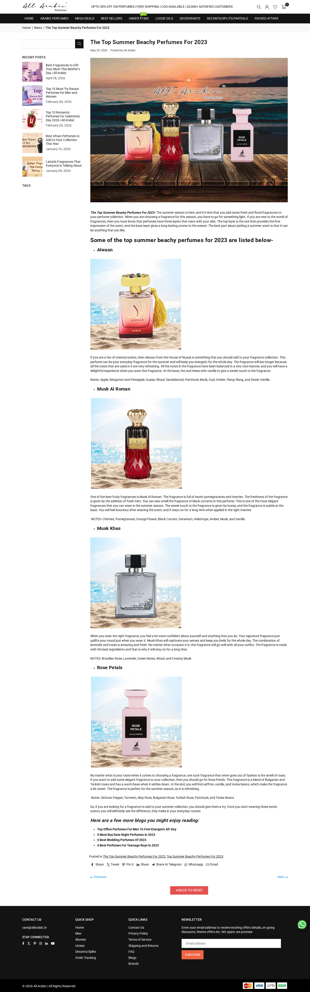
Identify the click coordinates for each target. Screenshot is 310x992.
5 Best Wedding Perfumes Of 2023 (121, 840)
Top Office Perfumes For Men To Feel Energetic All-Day (136, 829)
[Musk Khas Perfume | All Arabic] (135, 627)
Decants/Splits (85, 951)
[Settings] (267, 7)
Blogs (132, 958)
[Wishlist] (275, 7)
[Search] (259, 7)
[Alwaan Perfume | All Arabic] (135, 349)
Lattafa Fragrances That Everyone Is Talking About (64, 163)
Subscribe (192, 954)
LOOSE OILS (164, 18)
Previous (99, 877)
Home (29, 18)
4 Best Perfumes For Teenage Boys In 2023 (128, 845)
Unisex (80, 945)
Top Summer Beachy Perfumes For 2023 (195, 856)
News (38, 28)
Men (78, 933)
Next (281, 877)
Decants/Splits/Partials (227, 18)
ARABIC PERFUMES (54, 18)
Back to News (189, 890)
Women (80, 939)
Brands (133, 963)
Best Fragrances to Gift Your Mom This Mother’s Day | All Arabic (63, 69)
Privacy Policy (138, 933)
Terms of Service (139, 939)
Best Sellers (111, 17)
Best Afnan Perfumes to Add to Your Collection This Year (62, 140)
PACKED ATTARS (266, 18)
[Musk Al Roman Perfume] (136, 488)
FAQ (131, 951)
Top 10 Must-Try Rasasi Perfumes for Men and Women (62, 92)
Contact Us (136, 927)
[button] (283, 7)
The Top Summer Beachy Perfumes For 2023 (134, 856)
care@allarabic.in (34, 927)
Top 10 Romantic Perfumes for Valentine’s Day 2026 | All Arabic (63, 116)
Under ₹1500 (139, 17)
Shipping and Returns (143, 945)
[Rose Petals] (136, 766)
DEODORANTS (190, 18)
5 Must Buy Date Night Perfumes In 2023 (126, 834)
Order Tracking (85, 958)
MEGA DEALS (84, 18)
